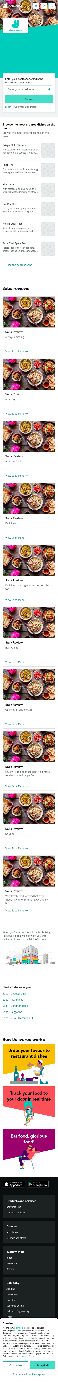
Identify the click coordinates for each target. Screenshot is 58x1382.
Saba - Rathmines (13, 999)
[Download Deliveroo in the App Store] (13, 1184)
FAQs (9, 1317)
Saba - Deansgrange (14, 993)
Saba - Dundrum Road (15, 1005)
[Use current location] (49, 89)
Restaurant (12, 1263)
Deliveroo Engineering (17, 1311)
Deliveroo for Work (15, 1212)
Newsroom (12, 1294)
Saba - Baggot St (12, 1011)
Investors (11, 1300)
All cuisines (12, 1232)
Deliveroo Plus (13, 1206)
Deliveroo (12, 5)
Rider (9, 1257)
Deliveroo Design (15, 1305)
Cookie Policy (28, 1356)
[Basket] (36, 6)
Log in (8, 106)
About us (10, 1288)
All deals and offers (16, 1238)
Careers (10, 1269)
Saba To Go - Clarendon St (18, 1018)
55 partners (18, 1328)
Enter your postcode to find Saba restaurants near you (24, 80)
